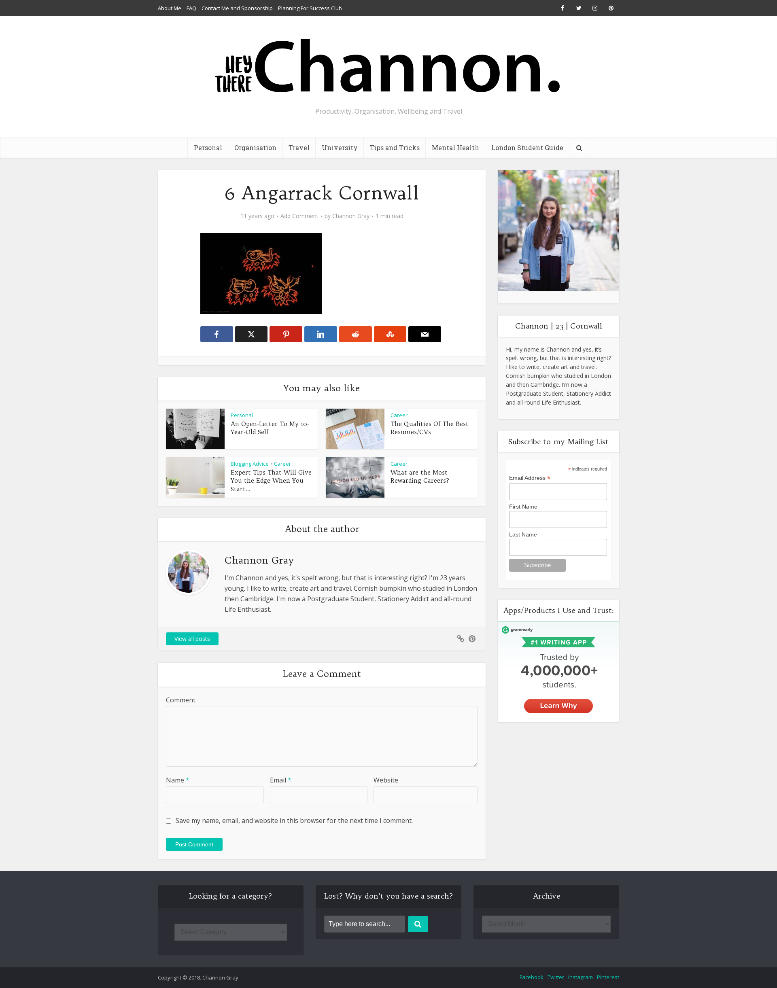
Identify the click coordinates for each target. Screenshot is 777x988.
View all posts (192, 638)
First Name (523, 506)
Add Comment (299, 216)
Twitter (556, 977)
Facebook (531, 977)
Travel (299, 147)
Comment (180, 699)
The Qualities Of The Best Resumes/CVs (430, 428)
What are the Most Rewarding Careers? (420, 476)
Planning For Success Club (310, 8)
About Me (169, 8)
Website (386, 780)
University (340, 147)
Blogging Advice (250, 463)
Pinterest (608, 977)
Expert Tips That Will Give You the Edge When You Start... (271, 481)
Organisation (255, 147)
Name (177, 780)
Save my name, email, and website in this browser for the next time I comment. (294, 820)
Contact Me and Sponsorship (237, 8)
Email (280, 780)
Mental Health (455, 147)
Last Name (523, 534)
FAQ (191, 8)
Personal (208, 147)
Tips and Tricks (395, 147)
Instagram (580, 977)
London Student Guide (527, 147)
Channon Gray (350, 216)
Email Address (529, 478)
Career (399, 415)
